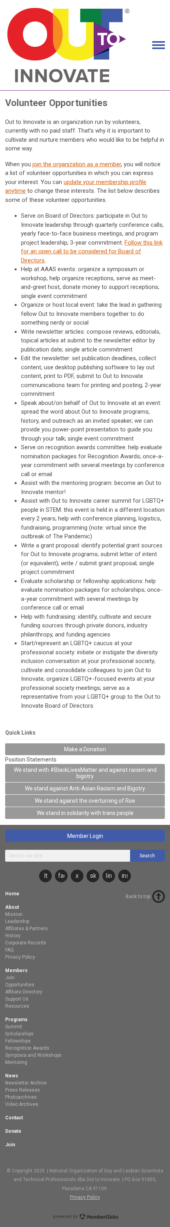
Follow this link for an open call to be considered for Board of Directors (91, 251)
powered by (66, 1216)
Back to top (138, 896)
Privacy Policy (85, 1197)
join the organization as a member (76, 164)
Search (147, 856)
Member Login (85, 836)
